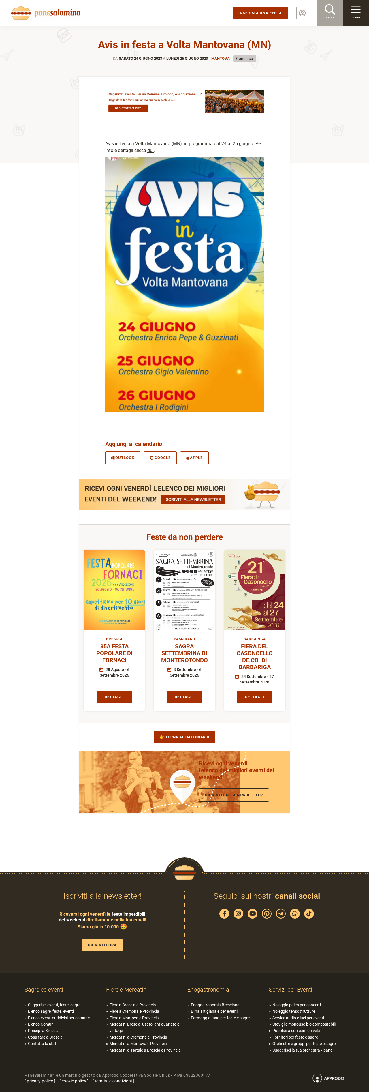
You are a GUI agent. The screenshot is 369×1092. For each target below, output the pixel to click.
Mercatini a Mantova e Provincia (138, 1043)
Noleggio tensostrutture (293, 1011)
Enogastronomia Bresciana (215, 1005)
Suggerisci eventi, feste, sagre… (55, 1005)
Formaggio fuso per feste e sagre (220, 1018)
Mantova (220, 58)
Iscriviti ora (102, 945)
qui (150, 150)
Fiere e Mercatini (127, 989)
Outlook (124, 458)
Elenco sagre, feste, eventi (51, 1011)
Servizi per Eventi (290, 989)
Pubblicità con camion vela (296, 1030)
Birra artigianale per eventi (214, 1011)
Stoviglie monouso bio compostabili (304, 1024)
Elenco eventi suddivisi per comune (59, 1018)
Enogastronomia (208, 989)
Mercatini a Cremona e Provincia (138, 1037)
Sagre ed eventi (44, 989)
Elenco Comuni (41, 1024)
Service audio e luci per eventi (298, 1018)
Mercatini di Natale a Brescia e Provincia (145, 1050)
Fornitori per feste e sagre (295, 1037)
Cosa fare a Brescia (45, 1037)
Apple (196, 458)
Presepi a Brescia (43, 1030)
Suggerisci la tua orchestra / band (302, 1050)
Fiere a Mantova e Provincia (134, 1018)
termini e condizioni (113, 1081)
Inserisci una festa (260, 13)
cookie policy (74, 1081)
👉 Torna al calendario (184, 737)
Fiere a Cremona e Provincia (134, 1011)
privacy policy (40, 1081)
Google (163, 458)
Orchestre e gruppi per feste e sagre (304, 1043)
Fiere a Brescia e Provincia (133, 1005)
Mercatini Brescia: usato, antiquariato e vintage (144, 1027)
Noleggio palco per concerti (296, 1005)
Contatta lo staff (43, 1043)
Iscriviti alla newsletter (234, 795)
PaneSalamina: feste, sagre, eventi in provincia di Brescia (45, 13)
